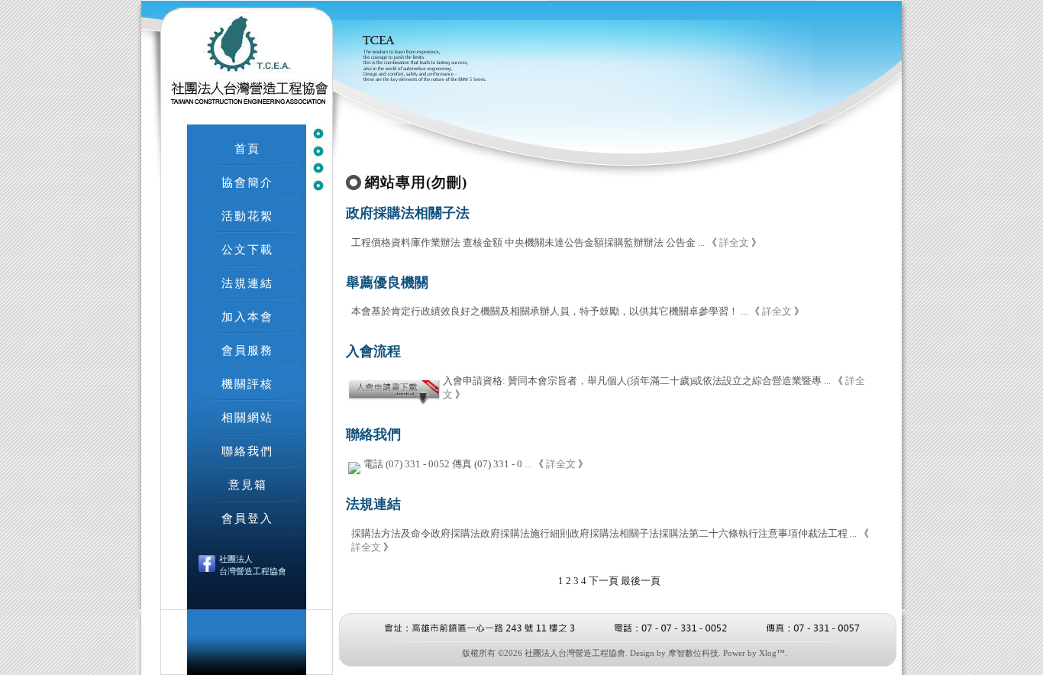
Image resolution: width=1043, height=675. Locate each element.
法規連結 (247, 282)
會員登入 (247, 518)
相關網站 (247, 417)
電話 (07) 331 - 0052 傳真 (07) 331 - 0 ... (447, 464)
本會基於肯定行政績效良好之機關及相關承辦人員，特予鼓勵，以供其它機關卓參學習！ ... (549, 311)
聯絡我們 (247, 450)
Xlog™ (772, 652)
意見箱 (247, 484)
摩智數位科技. (694, 652)
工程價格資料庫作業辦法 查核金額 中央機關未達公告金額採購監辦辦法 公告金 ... (528, 242)
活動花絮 (247, 215)
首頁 (247, 148)
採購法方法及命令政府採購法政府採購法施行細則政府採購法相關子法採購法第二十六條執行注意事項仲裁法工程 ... (604, 533)
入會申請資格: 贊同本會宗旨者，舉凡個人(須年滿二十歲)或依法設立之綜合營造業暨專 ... (637, 380)
